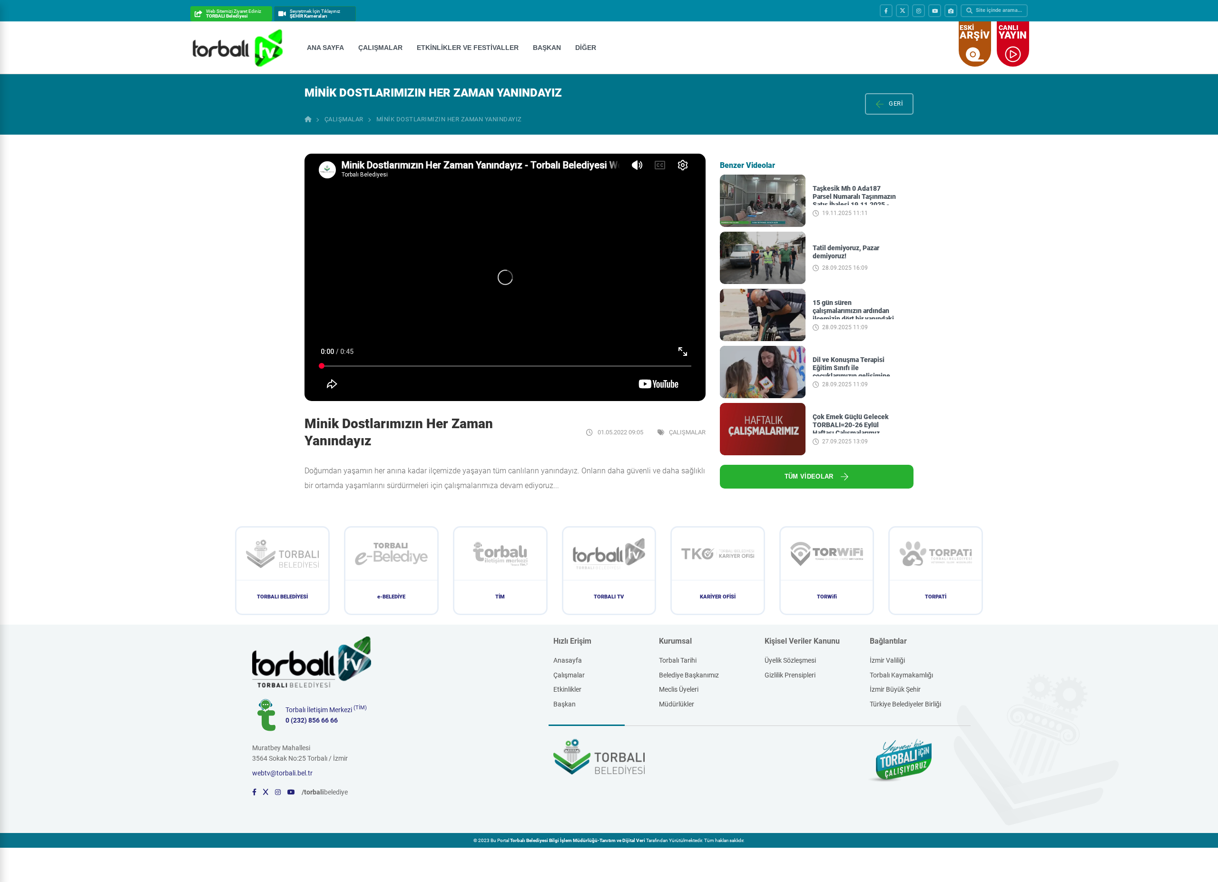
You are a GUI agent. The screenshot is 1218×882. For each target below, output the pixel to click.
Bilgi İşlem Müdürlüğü (573, 840)
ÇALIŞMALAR (380, 47)
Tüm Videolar (809, 476)
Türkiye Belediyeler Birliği (905, 704)
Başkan (564, 704)
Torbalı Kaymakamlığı (901, 675)
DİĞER (585, 47)
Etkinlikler (567, 689)
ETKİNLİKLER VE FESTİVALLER (468, 47)
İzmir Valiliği (887, 660)
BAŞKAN (547, 47)
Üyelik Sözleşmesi (790, 660)
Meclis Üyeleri (678, 689)
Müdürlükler (676, 704)
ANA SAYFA (325, 47)
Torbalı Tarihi (678, 660)
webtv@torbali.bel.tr (282, 773)
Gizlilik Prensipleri (790, 675)
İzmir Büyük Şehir (895, 689)
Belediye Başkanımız (689, 675)
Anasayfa (567, 660)
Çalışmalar (569, 675)
